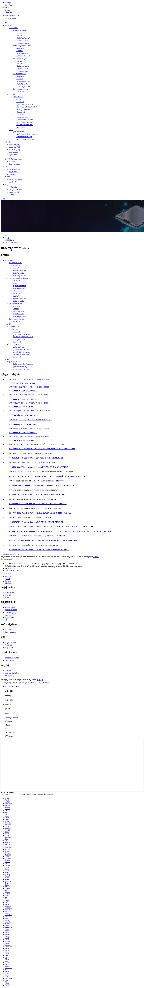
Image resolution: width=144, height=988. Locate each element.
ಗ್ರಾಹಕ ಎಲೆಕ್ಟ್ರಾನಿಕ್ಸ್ (14, 144)
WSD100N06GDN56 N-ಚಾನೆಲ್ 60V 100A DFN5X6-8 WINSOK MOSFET (38, 467)
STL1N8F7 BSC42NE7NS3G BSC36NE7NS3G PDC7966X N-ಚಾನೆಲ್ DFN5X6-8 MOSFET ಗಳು (47, 476)
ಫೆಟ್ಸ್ (39, 682)
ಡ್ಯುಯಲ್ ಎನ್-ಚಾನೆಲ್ (23, 38)
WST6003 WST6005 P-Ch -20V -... (23, 399)
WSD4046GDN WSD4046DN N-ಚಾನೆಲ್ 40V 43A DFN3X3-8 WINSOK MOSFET (41, 485)
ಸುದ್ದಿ (6, 166)
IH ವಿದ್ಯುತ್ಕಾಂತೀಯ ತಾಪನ (24, 109)
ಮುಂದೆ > (8, 554)
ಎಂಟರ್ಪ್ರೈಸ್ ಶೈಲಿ (14, 192)
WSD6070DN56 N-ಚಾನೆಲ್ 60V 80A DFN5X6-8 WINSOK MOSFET (36, 522)
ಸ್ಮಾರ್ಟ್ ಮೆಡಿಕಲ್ (13, 154)
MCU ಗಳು (12, 94)
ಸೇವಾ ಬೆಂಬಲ (13, 161)
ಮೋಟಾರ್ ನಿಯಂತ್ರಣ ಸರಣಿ (24, 125)
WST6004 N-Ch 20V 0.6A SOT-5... (23, 391)
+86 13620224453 (10, 732)
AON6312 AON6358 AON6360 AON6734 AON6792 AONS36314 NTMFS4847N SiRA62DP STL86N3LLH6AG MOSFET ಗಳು (60, 531)
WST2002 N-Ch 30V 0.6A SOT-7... (23, 440)
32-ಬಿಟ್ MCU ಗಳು (18, 114)
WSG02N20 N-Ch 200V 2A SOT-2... (23, 383)
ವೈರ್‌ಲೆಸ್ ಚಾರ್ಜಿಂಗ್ (18, 132)
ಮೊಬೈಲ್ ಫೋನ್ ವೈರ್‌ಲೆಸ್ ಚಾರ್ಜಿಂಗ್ (27, 134)
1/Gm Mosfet (45, 682)
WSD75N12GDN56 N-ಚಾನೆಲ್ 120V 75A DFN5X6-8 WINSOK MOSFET (38, 495)
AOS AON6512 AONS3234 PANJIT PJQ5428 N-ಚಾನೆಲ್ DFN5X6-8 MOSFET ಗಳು (42, 449)
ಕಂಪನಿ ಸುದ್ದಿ (12, 174)
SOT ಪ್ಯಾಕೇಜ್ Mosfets (19, 74)
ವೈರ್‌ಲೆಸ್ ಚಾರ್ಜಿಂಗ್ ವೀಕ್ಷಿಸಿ (24, 137)
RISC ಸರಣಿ (20, 102)
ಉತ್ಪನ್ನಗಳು (8, 25)
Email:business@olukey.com (10, 15)
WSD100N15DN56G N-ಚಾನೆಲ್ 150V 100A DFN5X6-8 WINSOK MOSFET (39, 550)
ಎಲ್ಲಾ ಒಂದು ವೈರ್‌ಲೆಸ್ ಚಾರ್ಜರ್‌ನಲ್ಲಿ (26, 139)
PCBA (11, 130)
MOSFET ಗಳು (13, 28)
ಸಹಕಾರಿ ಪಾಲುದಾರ (14, 164)
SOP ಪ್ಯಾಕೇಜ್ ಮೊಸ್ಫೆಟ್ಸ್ (19, 58)
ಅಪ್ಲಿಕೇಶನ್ (8, 142)
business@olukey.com (12, 570)
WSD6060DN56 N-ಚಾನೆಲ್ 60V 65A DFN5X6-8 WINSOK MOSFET (36, 458)
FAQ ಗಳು (12, 195)
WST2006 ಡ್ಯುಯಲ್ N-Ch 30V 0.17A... (24, 424)
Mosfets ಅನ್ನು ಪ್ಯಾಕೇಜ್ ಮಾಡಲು (22, 46)
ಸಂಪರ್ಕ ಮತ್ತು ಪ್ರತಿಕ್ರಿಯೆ (16, 179)
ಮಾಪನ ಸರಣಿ (20, 112)
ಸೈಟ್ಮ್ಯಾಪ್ (40, 680)
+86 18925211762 (10, 568)
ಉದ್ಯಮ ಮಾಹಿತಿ (13, 172)
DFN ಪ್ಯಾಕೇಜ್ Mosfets (19, 30)
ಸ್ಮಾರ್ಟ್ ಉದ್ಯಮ (13, 152)
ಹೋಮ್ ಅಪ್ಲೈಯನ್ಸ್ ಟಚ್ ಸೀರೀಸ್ (26, 107)
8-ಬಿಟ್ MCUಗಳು (18, 97)
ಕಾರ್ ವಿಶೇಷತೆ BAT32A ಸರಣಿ (25, 122)
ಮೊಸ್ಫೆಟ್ (24, 682)
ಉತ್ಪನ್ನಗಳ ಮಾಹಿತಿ (14, 169)
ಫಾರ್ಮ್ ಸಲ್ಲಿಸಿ (9, 700)
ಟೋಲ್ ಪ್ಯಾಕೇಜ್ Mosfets (20, 89)
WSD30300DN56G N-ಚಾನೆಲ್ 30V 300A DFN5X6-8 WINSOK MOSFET (38, 504)
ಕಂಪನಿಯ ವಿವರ (13, 187)
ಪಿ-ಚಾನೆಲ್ (19, 35)
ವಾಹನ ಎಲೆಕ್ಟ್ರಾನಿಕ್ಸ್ (14, 149)
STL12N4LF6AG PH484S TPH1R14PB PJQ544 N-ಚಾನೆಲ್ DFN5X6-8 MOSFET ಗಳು (43, 540)
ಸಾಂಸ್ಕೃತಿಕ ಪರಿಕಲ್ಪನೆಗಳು (16, 189)
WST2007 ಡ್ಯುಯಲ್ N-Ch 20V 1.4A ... (23, 415)
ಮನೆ (6, 23)
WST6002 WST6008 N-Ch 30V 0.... (23, 407)
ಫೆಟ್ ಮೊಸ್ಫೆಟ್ (17, 682)
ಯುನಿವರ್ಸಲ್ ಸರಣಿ (22, 117)
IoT (10, 157)
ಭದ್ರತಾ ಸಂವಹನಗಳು (15, 147)
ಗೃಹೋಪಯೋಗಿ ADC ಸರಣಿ (25, 104)
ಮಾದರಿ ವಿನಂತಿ (13, 182)
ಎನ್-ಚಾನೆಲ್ (20, 33)
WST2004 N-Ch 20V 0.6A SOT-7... (23, 433)
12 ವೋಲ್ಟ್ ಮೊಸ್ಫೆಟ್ (6, 682)
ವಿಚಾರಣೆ (96, 557)
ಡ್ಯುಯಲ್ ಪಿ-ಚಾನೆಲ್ (22, 40)
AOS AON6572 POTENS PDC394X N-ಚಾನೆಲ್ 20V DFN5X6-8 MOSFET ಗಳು (40, 513)
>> (12, 554)
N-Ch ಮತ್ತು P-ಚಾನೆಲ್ (23, 43)
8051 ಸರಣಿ (19, 99)
